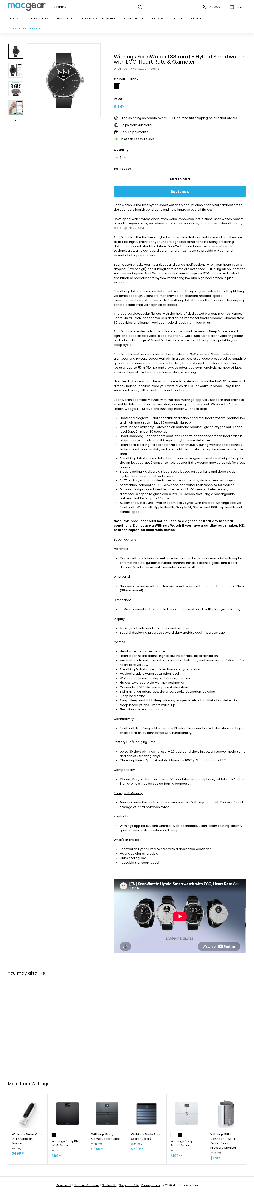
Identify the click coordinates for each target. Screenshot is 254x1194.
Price (118, 99)
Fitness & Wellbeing (99, 18)
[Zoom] (63, 80)
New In (13, 18)
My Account (63, 1185)
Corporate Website (24, 28)
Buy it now (180, 191)
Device (177, 18)
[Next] (16, 119)
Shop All (198, 18)
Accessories (37, 18)
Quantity (121, 149)
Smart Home (134, 18)
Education (65, 18)
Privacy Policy (150, 1185)
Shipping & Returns (86, 1185)
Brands (158, 18)
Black (117, 87)
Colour (126, 79)
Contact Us (109, 1185)
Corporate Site (129, 1185)
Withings (120, 68)
